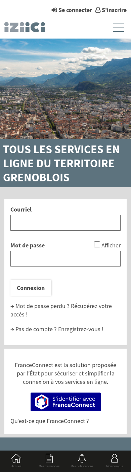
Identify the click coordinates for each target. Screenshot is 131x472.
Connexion (31, 288)
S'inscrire (114, 10)
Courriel (21, 209)
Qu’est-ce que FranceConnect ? (49, 421)
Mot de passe (27, 245)
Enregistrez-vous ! (80, 329)
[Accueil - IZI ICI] (25, 29)
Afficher (111, 245)
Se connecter (75, 10)
